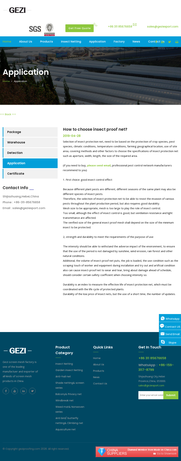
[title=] (18, 10)
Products (46, 42)
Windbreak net (65, 400)
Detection (15, 153)
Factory (119, 42)
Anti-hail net (63, 376)
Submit (171, 395)
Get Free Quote (79, 28)
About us (25, 42)
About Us (98, 364)
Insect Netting (71, 42)
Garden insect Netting (69, 370)
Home (7, 42)
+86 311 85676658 (120, 26)
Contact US (172, 327)
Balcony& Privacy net (69, 394)
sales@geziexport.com (162, 26)
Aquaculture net (66, 429)
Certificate (15, 173)
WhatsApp (172, 319)
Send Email (172, 334)
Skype (172, 342)
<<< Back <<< (8, 114)
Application (97, 42)
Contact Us (100, 383)
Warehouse (16, 142)
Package (14, 132)
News (136, 42)
